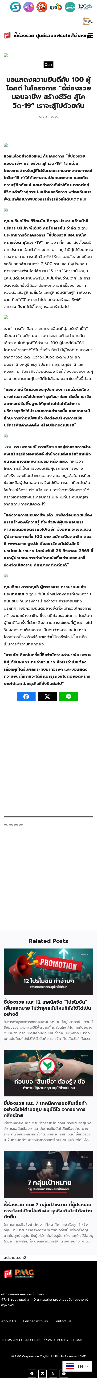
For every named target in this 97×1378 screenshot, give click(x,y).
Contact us (62, 1321)
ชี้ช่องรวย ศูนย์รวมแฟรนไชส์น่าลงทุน (52, 35)
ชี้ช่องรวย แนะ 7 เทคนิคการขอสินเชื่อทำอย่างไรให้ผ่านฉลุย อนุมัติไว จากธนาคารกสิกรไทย (45, 1109)
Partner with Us (35, 1321)
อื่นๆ (48, 64)
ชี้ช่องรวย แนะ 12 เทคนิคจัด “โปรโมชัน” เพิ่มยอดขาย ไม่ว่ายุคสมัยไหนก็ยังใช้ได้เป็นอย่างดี (47, 1008)
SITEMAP (77, 1340)
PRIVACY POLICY (56, 1340)
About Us (8, 1321)
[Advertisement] (48, 761)
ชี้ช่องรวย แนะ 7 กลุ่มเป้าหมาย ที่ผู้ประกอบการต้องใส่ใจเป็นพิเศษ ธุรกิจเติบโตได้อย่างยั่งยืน (48, 1210)
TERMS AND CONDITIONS (21, 1340)
